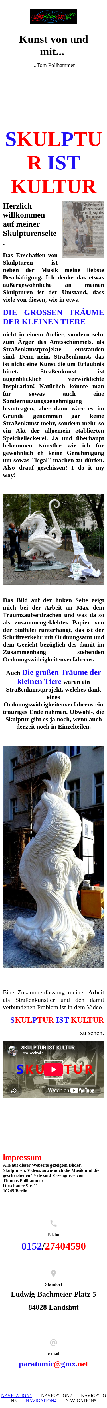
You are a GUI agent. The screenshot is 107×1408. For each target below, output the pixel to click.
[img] (54, 16)
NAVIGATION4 (41, 1400)
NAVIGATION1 (16, 1395)
